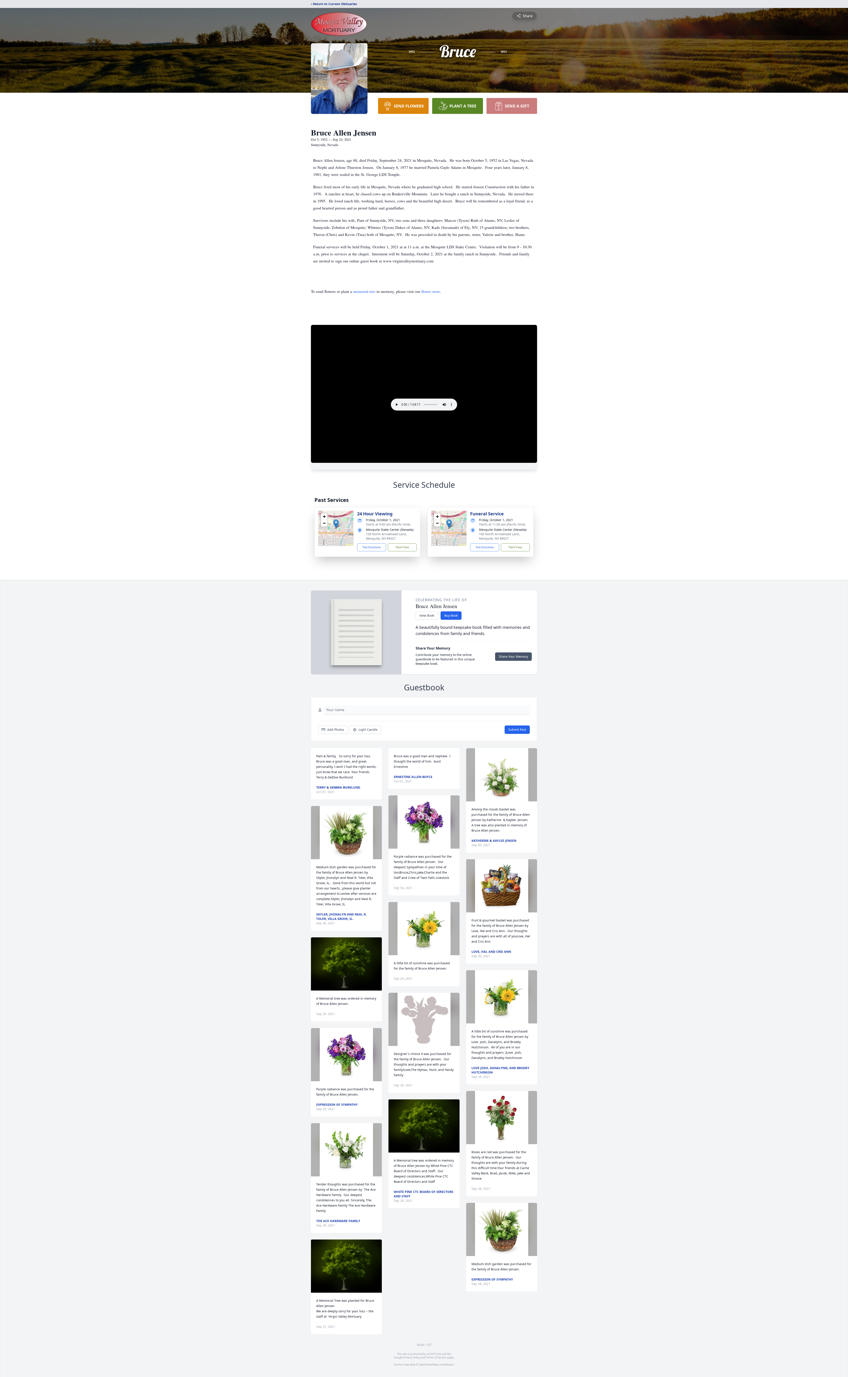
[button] (336, 523)
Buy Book (451, 615)
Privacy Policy (411, 1357)
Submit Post (517, 729)
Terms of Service (436, 1357)
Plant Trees (402, 547)
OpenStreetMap (429, 1364)
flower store (430, 291)
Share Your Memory (513, 656)
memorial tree (364, 291)
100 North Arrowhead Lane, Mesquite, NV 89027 (386, 536)
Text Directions (371, 547)
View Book (426, 615)
